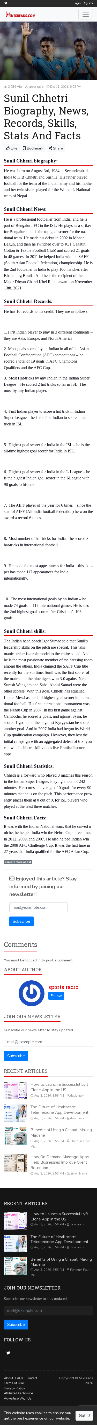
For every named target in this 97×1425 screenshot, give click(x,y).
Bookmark (34, 148)
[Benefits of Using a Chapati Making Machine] (15, 1136)
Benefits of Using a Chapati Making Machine (61, 1262)
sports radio (63, 986)
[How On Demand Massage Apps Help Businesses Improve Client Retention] (15, 1163)
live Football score (69, 747)
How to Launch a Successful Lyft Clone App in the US (59, 1087)
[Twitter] (6, 3)
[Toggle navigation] (85, 14)
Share (57, 148)
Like (13, 148)
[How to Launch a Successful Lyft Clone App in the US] (15, 1091)
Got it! (84, 1416)
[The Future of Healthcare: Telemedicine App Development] (15, 1113)
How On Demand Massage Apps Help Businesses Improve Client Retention (60, 1162)
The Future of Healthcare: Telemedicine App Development (59, 1109)
